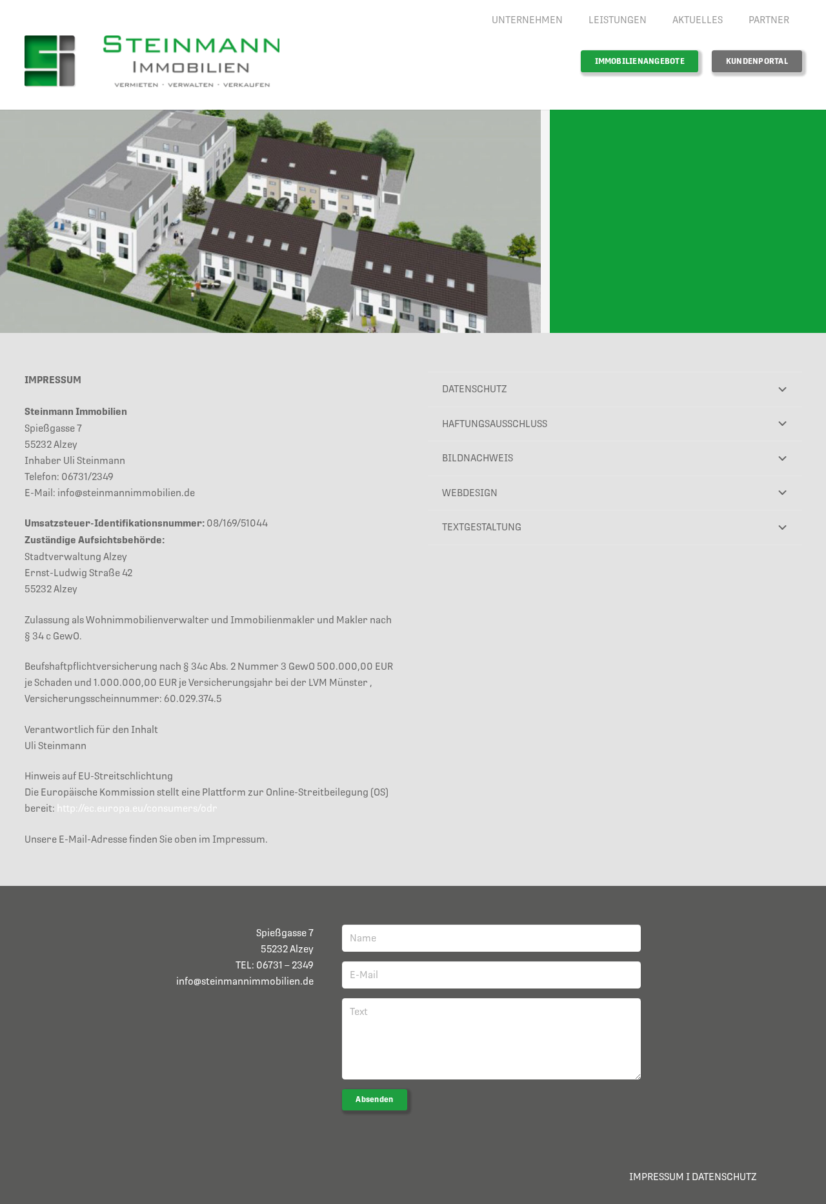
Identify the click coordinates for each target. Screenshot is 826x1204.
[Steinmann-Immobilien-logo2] (152, 61)
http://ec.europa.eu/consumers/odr (137, 808)
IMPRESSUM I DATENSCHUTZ (692, 1176)
